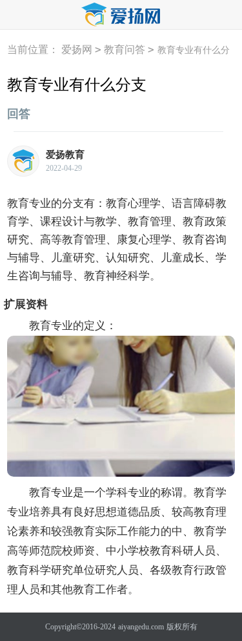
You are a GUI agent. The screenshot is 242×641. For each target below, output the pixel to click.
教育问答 (124, 49)
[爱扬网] (121, 15)
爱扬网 (76, 49)
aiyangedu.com (141, 626)
